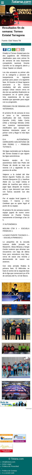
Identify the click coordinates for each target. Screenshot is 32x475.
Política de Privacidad (10, 466)
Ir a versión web (8, 473)
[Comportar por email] (18, 50)
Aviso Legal (6, 464)
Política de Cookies (9, 471)
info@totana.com (8, 462)
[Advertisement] (13, 421)
